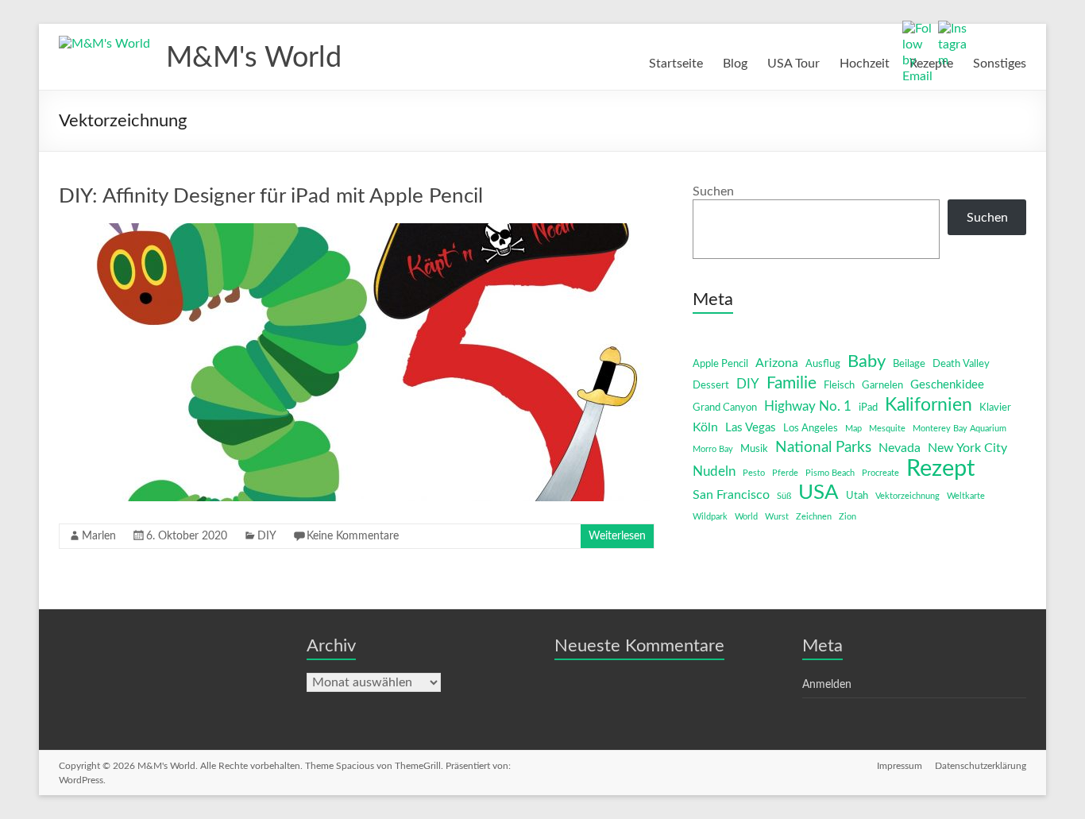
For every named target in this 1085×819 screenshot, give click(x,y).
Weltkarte (966, 496)
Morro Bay (713, 449)
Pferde (785, 473)
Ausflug (822, 364)
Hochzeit (865, 63)
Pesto (754, 473)
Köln (705, 427)
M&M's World (254, 58)
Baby (867, 361)
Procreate (880, 473)
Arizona (776, 363)
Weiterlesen (617, 536)
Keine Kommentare (353, 536)
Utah (857, 496)
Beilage (909, 364)
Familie (791, 383)
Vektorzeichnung (907, 496)
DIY (266, 536)
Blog (735, 63)
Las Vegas (750, 428)
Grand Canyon (725, 408)
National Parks (823, 447)
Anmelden (826, 684)
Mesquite (887, 428)
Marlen (99, 536)
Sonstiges (999, 63)
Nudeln (714, 471)
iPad (868, 408)
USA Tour (793, 63)
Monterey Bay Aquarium (959, 428)
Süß (784, 496)
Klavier (995, 408)
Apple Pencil (720, 364)
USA (818, 492)
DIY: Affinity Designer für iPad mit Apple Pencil (271, 196)
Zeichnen (814, 516)
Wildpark (710, 516)
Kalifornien (928, 405)
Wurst (777, 516)
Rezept (940, 468)
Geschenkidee (947, 385)
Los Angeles (810, 428)
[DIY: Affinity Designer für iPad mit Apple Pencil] (356, 231)
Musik (754, 449)
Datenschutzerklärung (980, 766)
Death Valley (961, 364)
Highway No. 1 (807, 406)
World (746, 516)
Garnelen (882, 386)
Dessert (711, 386)
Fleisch (839, 386)
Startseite (676, 63)
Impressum (899, 766)
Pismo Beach (830, 473)
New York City (967, 448)
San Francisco (731, 495)
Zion (847, 516)
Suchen (713, 191)
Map (853, 428)
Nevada (899, 448)
